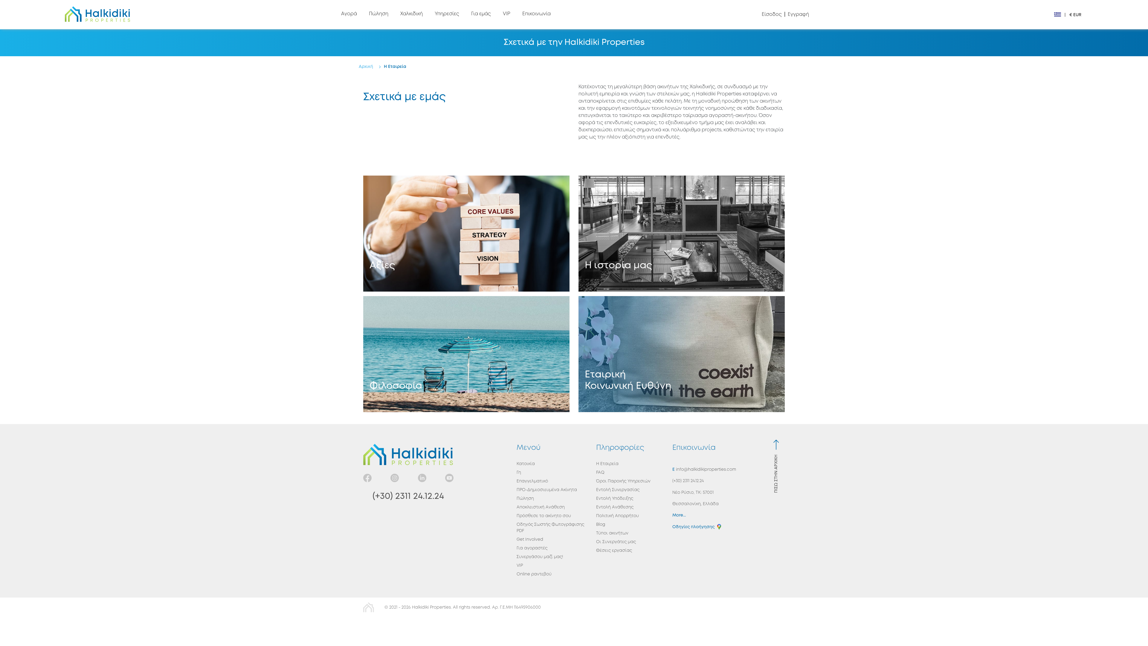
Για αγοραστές (532, 548)
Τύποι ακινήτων (612, 533)
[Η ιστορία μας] (681, 233)
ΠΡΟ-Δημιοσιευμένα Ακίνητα (547, 490)
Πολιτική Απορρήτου (617, 516)
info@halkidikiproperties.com (705, 469)
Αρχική (366, 66)
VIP (520, 565)
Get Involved (530, 539)
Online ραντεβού (534, 574)
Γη (519, 472)
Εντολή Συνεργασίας (617, 490)
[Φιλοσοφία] (466, 354)
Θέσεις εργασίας (614, 550)
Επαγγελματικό (532, 481)
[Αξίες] (466, 233)
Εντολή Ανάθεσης (614, 507)
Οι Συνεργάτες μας (616, 542)
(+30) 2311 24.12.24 (408, 496)
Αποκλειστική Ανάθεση (541, 507)
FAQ (600, 472)
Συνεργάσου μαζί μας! (540, 557)
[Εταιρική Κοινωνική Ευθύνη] (681, 354)
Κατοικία (526, 464)
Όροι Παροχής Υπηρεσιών (623, 481)
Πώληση (525, 498)
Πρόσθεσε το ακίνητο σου (544, 516)
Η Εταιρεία (395, 66)
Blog (600, 524)
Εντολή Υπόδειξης (614, 498)
